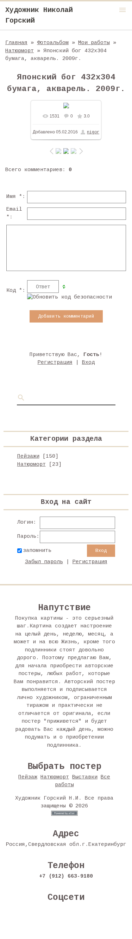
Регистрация (55, 363)
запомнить (37, 551)
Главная (16, 43)
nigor (93, 132)
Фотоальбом (53, 43)
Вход (88, 363)
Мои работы (94, 43)
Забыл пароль (44, 562)
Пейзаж (27, 777)
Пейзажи (28, 456)
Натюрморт (19, 51)
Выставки (85, 777)
